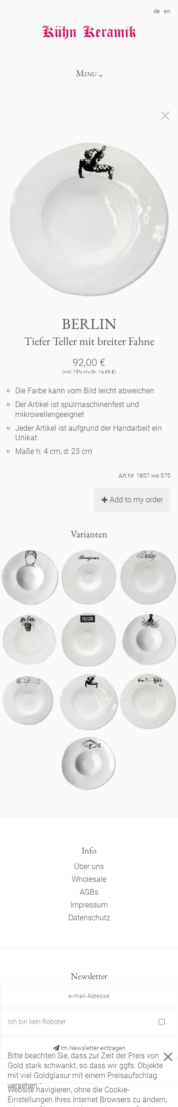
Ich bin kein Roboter (37, 1021)
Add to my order (136, 499)
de (156, 11)
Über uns (89, 866)
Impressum (89, 904)
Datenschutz (89, 917)
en (167, 11)
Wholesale (89, 879)
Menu (86, 73)
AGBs (89, 892)
